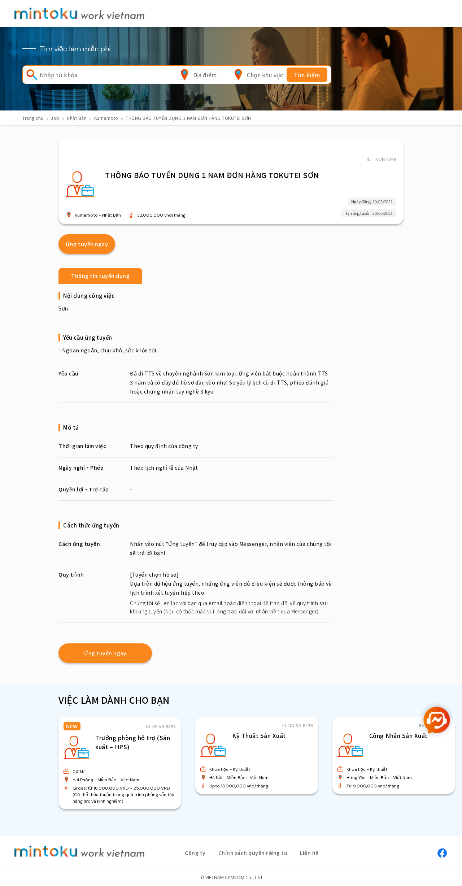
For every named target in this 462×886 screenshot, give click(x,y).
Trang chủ (33, 118)
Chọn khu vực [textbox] (265, 74)
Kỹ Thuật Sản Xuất (259, 735)
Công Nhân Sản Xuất (398, 735)
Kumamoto (106, 118)
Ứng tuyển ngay (87, 244)
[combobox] (205, 75)
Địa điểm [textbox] (205, 74)
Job (55, 118)
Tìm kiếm (307, 74)
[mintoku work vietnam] (79, 13)
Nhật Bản (77, 118)
